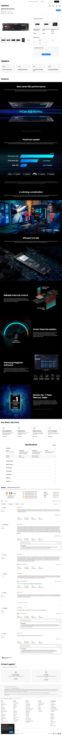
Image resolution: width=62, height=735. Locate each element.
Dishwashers (15, 714)
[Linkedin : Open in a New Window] (60, 733)
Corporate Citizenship (54, 708)
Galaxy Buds (15, 707)
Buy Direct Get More (3, 704)
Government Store (3, 714)
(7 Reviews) (14, 493)
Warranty (8, 481)
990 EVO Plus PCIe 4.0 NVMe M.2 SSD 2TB (37, 30)
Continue (56, 1)
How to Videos (28, 707)
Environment (9, 471)
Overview (8, 448)
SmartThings (3, 707)
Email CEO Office (28, 718)
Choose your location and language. (33, 1)
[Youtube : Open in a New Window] (58, 733)
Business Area (52, 717)
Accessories (8, 474)
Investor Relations (53, 721)
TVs (13, 708)
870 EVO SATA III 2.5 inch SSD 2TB (55, 30)
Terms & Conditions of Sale (16, 733)
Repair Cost (27, 715)
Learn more (4, 436)
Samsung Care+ (3, 708)
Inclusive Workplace (53, 707)
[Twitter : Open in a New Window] (55, 733)
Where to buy (58, 10)
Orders (39, 707)
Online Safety (52, 711)
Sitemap (22, 733)
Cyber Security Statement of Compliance (29, 721)
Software (8, 477)
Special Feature (9, 464)
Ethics (51, 724)
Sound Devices (15, 711)
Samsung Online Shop (4, 711)
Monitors (14, 718)
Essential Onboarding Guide (29, 708)
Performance (9, 467)
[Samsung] (5, 5)
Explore (2, 722)
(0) (36, 493)
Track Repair (27, 714)
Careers (52, 720)
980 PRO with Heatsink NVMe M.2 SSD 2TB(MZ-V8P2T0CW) (32, 583)
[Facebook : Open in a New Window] (53, 733)
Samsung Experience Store (4, 721)
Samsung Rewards (40, 704)
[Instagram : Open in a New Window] (57, 733)
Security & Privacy (53, 704)
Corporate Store (3, 715)
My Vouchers (40, 711)
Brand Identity (52, 718)
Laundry (14, 715)
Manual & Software (28, 704)
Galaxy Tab (14, 704)
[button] (3, 40)
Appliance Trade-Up (3, 718)
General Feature (9, 461)
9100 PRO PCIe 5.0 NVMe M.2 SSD (46, 30)
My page (39, 708)
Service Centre (28, 711)
